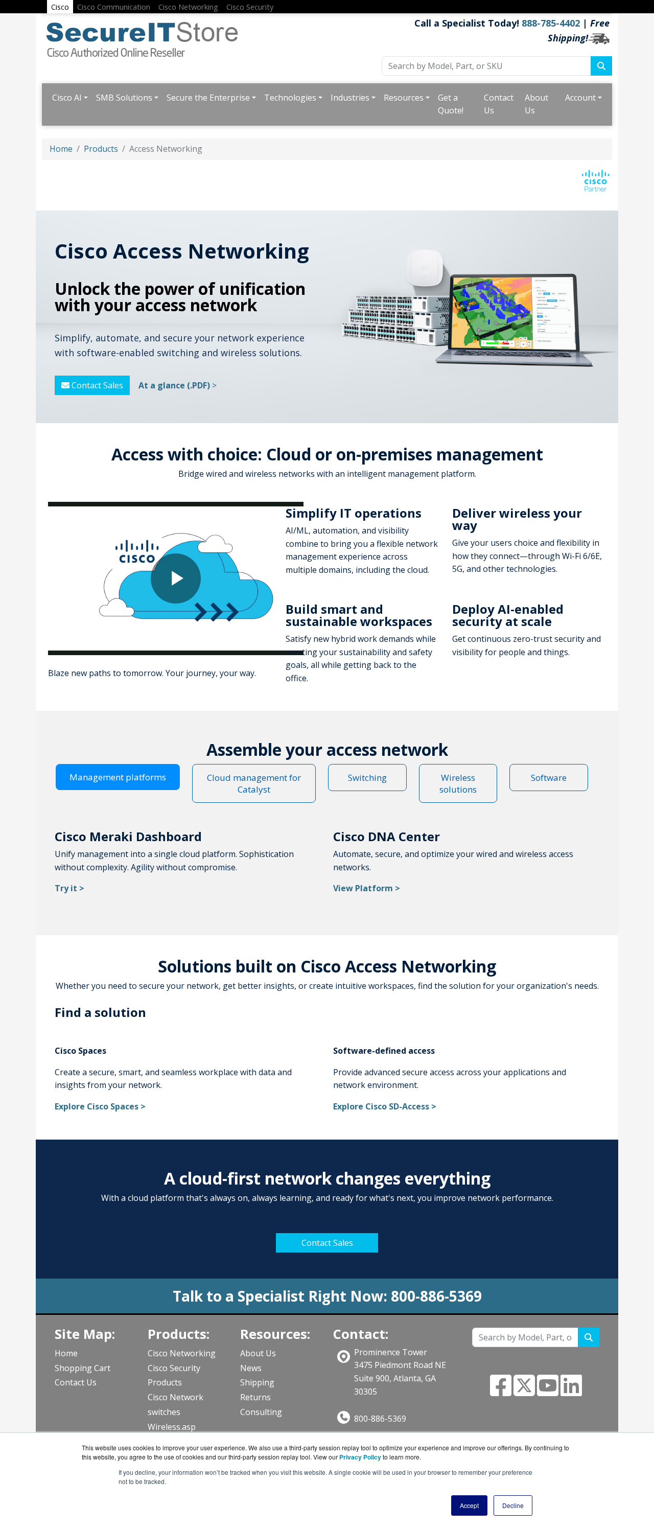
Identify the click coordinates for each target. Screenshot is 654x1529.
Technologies (290, 97)
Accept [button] (469, 1505)
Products (101, 148)
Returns (255, 1397)
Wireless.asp (172, 1426)
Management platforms (117, 777)
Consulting (261, 1412)
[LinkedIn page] (571, 1391)
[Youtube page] (547, 1391)
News (251, 1368)
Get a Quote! (450, 104)
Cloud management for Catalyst (254, 783)
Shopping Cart (82, 1368)
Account (580, 97)
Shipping (257, 1382)
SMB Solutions (124, 97)
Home (61, 148)
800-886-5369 (380, 1418)
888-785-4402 (551, 23)
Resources (404, 97)
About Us (536, 104)
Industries (350, 97)
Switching (367, 777)
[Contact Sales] (327, 1232)
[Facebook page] (500, 1391)
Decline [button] (513, 1505)
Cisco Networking (182, 1353)
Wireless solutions (458, 783)
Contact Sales (96, 385)
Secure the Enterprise (208, 97)
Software (549, 777)
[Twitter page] (524, 1391)
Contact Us (498, 104)
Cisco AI (67, 97)
